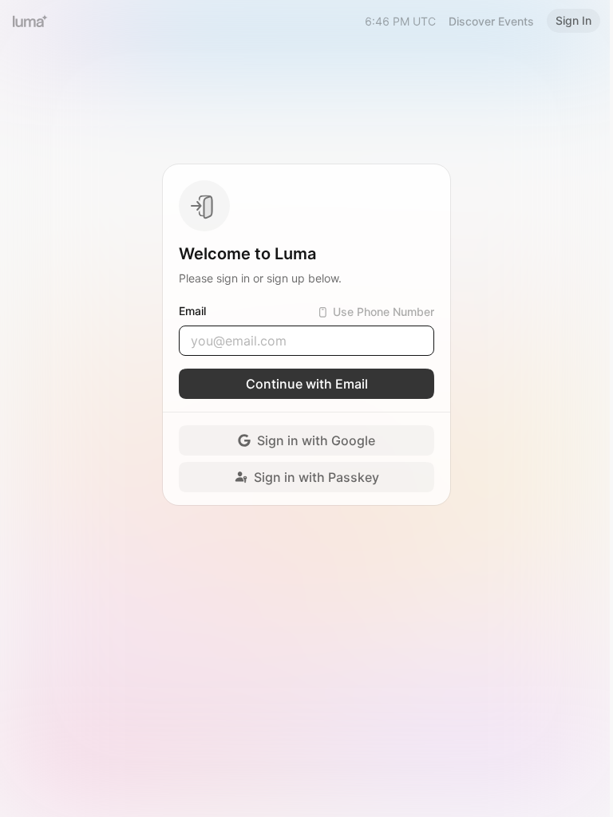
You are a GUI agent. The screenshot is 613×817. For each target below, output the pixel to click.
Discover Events (491, 21)
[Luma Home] (30, 21)
